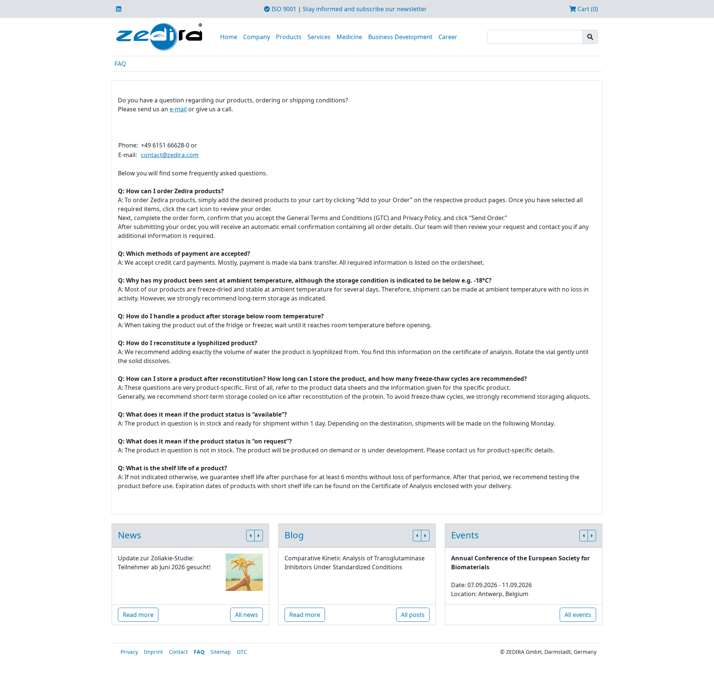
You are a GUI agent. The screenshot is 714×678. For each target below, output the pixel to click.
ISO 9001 (283, 9)
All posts (413, 615)
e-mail (178, 109)
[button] (250, 535)
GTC (242, 651)
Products (289, 37)
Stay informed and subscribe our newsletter (365, 9)
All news (246, 615)
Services (319, 37)
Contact (178, 651)
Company (256, 37)
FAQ (120, 64)
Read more (138, 615)
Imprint (153, 651)
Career (447, 37)
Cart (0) (587, 9)
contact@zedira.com (170, 155)
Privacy (129, 651)
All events (578, 615)
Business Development (400, 37)
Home (228, 37)
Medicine (349, 37)
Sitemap (220, 651)
